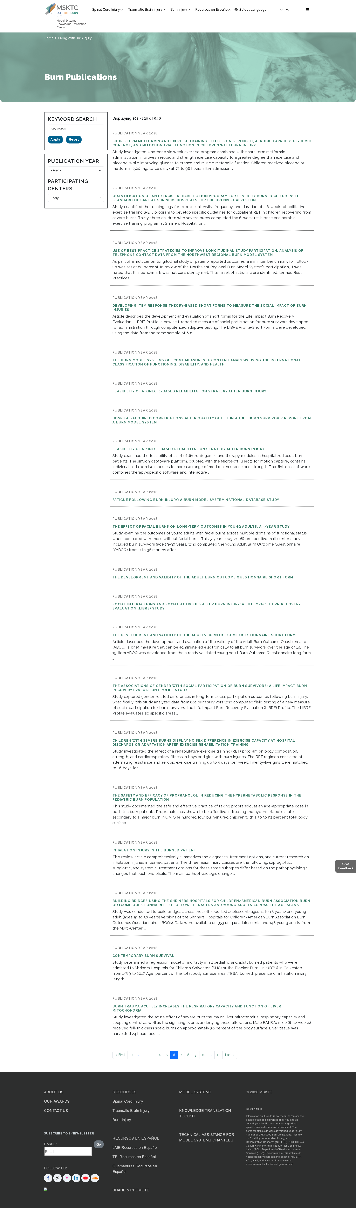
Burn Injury (178, 10)
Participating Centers (68, 185)
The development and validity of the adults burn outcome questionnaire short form (204, 635)
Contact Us (56, 1110)
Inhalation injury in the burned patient (154, 850)
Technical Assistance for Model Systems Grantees (206, 1137)
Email (50, 1143)
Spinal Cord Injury (106, 10)
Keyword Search (72, 119)
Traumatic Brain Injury (145, 10)
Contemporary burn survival (143, 956)
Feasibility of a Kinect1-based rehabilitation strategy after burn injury (189, 391)
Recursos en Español (212, 10)
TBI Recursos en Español (134, 1156)
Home (48, 38)
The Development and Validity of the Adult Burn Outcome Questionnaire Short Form (202, 577)
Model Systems (195, 1091)
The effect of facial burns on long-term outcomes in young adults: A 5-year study (201, 526)
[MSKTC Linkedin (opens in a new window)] (76, 1177)
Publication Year (73, 161)
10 (204, 1055)
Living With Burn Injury (75, 38)
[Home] (61, 10)
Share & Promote (130, 1189)
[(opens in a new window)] (85, 1177)
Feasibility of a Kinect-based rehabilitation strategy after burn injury (188, 449)
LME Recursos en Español (135, 1147)
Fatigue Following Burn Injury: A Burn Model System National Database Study (195, 500)
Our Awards (57, 1101)
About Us (53, 1091)
